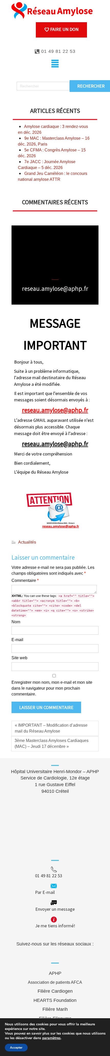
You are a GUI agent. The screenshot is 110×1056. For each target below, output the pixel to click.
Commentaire (25, 580)
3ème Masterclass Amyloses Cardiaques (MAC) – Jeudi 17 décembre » (52, 743)
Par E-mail (54, 892)
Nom (16, 622)
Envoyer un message (55, 909)
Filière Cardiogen (55, 991)
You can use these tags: (53, 605)
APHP (55, 973)
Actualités (27, 542)
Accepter (16, 1048)
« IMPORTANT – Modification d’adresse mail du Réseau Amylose (51, 728)
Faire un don (64, 29)
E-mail (17, 640)
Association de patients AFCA (55, 982)
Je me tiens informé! (55, 926)
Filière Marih (55, 1009)
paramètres (51, 1038)
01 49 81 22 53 (57, 51)
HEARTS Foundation (55, 1000)
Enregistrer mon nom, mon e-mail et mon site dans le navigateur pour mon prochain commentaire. (52, 688)
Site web (19, 658)
